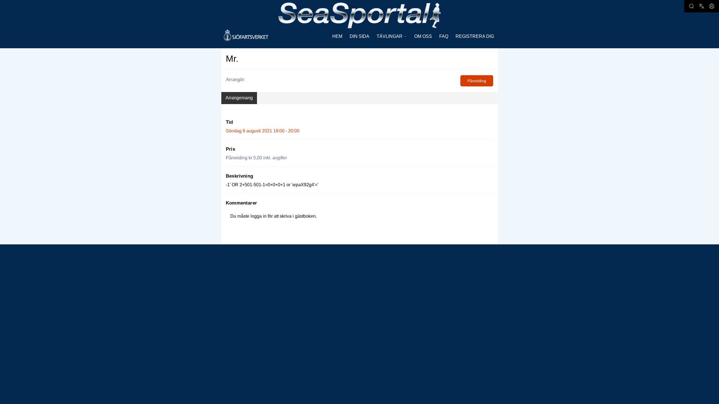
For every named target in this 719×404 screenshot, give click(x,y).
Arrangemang (239, 97)
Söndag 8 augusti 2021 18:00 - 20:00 (262, 130)
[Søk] (691, 6)
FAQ (443, 36)
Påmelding (476, 81)
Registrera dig (475, 36)
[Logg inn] (712, 6)
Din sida (359, 36)
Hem (337, 36)
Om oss (423, 36)
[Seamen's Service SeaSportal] (360, 14)
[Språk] (702, 6)
